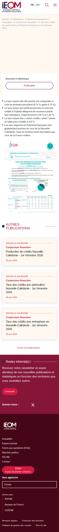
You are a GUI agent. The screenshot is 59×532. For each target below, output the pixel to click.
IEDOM (9, 499)
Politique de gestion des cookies (16, 525)
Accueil (5, 19)
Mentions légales (9, 520)
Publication (29, 85)
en (38, 5)
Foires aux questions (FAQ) (16, 448)
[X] (33, 404)
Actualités (7, 439)
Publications (18, 19)
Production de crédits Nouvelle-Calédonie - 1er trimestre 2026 (25, 253)
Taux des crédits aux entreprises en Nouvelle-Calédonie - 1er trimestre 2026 (27, 325)
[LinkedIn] (22, 404)
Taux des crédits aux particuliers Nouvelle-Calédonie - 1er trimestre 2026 (26, 288)
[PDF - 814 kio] (30, 177)
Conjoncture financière (26, 22)
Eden (18, 470)
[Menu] (55, 5)
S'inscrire (10, 391)
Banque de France (14, 504)
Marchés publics (10, 452)
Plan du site (41, 525)
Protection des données (33, 520)
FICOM (5, 457)
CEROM (9, 510)
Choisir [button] (7, 484)
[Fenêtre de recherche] (47, 5)
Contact (6, 461)
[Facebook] (27, 404)
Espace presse (9, 443)
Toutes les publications (29, 348)
